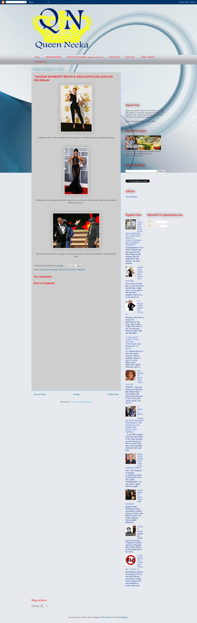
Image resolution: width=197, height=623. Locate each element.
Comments (155, 226)
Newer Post (39, 394)
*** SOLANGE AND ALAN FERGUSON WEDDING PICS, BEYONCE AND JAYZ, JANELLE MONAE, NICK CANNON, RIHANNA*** (133, 232)
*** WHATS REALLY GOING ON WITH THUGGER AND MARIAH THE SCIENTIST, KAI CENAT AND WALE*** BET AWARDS (134, 419)
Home (37, 57)
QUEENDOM (40, 62)
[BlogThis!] (73, 265)
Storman (106, 617)
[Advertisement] (76, 370)
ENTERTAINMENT (53, 57)
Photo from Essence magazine (72, 269)
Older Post (113, 394)
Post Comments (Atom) (82, 402)
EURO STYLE (114, 57)
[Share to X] (75, 265)
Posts (153, 222)
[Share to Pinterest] (81, 265)
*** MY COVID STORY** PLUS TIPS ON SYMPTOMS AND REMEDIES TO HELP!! (133, 343)
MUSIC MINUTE (148, 57)
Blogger (124, 617)
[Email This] (70, 265)
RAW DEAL (130, 57)
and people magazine (49, 269)
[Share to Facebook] (78, 265)
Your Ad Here (131, 197)
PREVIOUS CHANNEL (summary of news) (85, 57)
